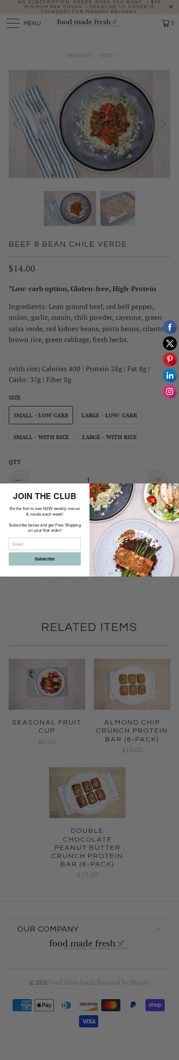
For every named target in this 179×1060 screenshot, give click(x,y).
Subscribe (45, 559)
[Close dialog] (174, 487)
